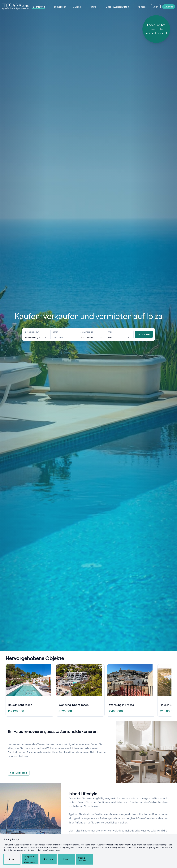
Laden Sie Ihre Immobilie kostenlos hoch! (156, 29)
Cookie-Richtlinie (82, 859)
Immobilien (60, 6)
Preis (110, 332)
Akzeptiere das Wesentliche (29, 859)
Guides (77, 6)
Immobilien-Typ (32, 332)
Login (155, 6)
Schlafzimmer (86, 332)
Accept (12, 859)
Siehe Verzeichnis (18, 772)
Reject (66, 859)
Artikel (93, 6)
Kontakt (141, 6)
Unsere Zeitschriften (117, 6)
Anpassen (48, 859)
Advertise (168, 6)
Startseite (39, 6)
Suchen (145, 334)
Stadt (55, 332)
